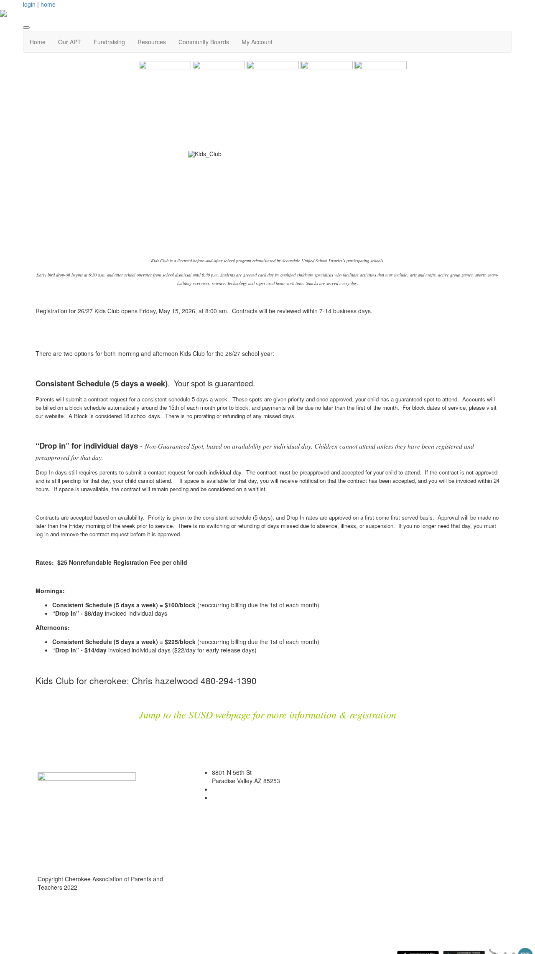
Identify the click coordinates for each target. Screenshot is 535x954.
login (29, 4)
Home (38, 42)
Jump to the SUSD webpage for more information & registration (267, 714)
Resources (152, 42)
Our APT (69, 42)
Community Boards (203, 42)
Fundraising (109, 42)
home (48, 4)
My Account (257, 42)
